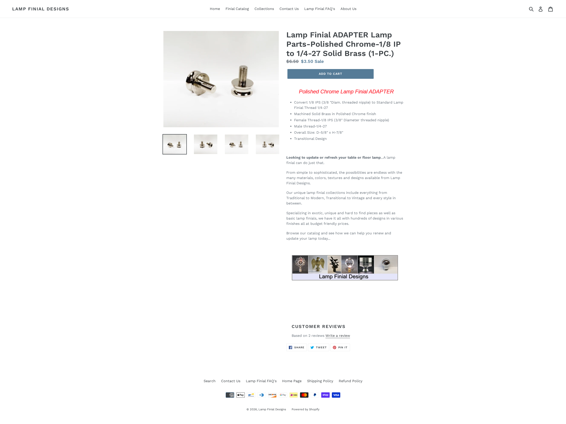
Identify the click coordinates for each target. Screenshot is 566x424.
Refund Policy (350, 381)
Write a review (337, 335)
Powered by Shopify (305, 409)
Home (215, 9)
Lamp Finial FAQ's (319, 9)
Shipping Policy (320, 381)
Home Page (292, 381)
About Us (348, 9)
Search (210, 381)
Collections (264, 9)
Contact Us (289, 9)
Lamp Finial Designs (40, 9)
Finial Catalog (237, 9)
